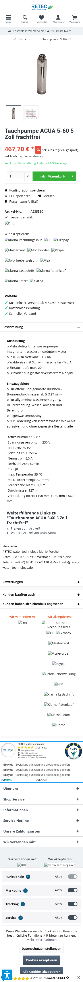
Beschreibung (12, 327)
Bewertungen (12, 582)
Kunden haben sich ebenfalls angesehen (32, 604)
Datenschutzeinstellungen (41, 948)
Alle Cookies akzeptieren (41, 972)
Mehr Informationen (42, 940)
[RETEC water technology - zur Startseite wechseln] (41, 6)
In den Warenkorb (52, 176)
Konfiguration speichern (26, 190)
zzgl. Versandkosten (30, 156)
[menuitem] (8, 19)
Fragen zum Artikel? (23, 201)
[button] (7, 975)
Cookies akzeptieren (41, 960)
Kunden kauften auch (18, 594)
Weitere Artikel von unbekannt (33, 532)
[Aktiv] (72, 876)
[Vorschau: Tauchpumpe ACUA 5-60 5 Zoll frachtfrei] (13, 113)
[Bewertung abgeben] (41, 143)
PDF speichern (19, 196)
